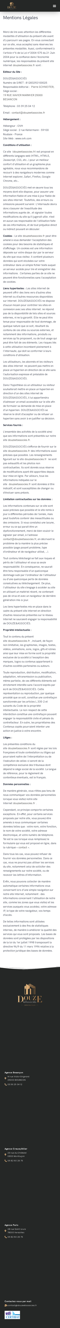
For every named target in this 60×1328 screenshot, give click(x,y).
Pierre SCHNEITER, (42, 86)
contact (22, 847)
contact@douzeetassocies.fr (28, 112)
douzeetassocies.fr (24, 65)
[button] (54, 5)
